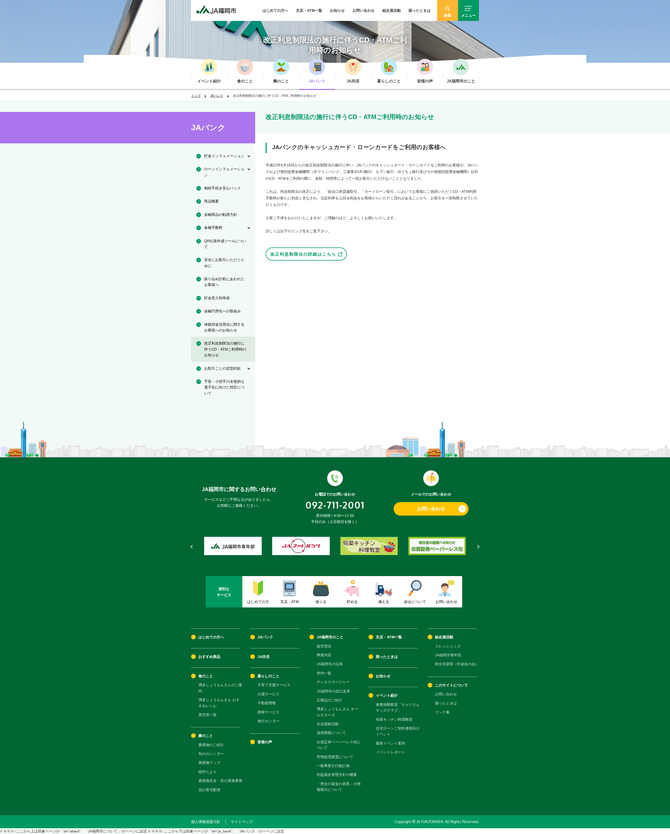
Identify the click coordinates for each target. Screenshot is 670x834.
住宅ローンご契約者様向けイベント (398, 731)
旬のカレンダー (211, 754)
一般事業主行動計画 (333, 766)
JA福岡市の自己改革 (333, 691)
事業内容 (324, 655)
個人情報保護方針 (205, 822)
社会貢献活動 (328, 724)
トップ (195, 96)
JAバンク (216, 96)
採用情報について (331, 733)
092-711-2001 (335, 505)
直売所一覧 (207, 715)
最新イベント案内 (390, 743)
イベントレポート (390, 752)
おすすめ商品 (209, 657)
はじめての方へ (275, 10)
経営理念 (324, 646)
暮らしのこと (269, 676)
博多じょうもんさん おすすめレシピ (219, 703)
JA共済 (264, 657)
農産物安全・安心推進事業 (220, 781)
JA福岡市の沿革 (330, 664)
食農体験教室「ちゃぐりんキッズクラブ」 (398, 707)
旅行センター (269, 721)
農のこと (205, 736)
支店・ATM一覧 (309, 10)
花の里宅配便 (209, 790)
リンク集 (442, 712)
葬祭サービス (269, 712)
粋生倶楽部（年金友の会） (457, 664)
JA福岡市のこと (330, 637)
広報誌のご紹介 (329, 700)
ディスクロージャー (333, 682)
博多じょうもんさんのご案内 (220, 688)
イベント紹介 (387, 695)
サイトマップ (242, 822)
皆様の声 (265, 742)
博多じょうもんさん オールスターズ (337, 712)
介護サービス (269, 694)
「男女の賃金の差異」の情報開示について (339, 787)
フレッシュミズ (448, 646)
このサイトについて (451, 685)
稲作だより (207, 772)
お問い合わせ (364, 10)
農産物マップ (209, 762)
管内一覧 (324, 673)
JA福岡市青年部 (448, 655)
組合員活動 (391, 10)
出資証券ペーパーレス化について (339, 745)
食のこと (205, 676)
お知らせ (337, 10)
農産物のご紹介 (211, 745)
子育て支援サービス (274, 685)
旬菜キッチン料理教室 (394, 719)
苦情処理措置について (335, 757)
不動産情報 (267, 703)
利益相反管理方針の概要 (337, 775)
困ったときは (420, 10)
